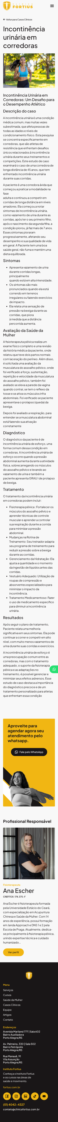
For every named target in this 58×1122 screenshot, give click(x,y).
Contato (8, 1019)
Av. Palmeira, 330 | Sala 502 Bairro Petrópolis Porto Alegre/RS (19, 1047)
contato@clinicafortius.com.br (21, 1109)
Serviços (8, 990)
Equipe (7, 1009)
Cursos (7, 995)
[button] (52, 6)
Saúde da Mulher (12, 999)
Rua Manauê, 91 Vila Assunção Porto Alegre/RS (12, 1059)
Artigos (7, 1014)
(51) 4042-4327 (14, 1104)
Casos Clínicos (11, 1004)
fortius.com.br (11, 1087)
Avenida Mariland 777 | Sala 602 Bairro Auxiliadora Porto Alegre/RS (21, 1034)
